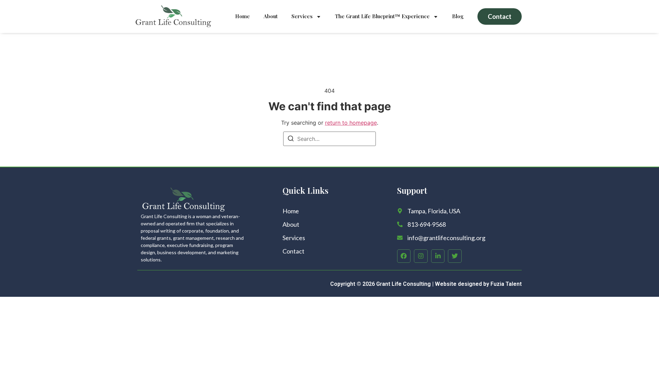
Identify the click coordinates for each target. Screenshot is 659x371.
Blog (458, 16)
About (271, 16)
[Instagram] (421, 256)
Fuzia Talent (506, 284)
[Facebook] (404, 256)
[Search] (291, 139)
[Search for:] (329, 139)
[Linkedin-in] (438, 256)
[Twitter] (455, 256)
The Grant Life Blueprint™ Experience (382, 16)
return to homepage (351, 122)
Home (242, 16)
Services (302, 16)
